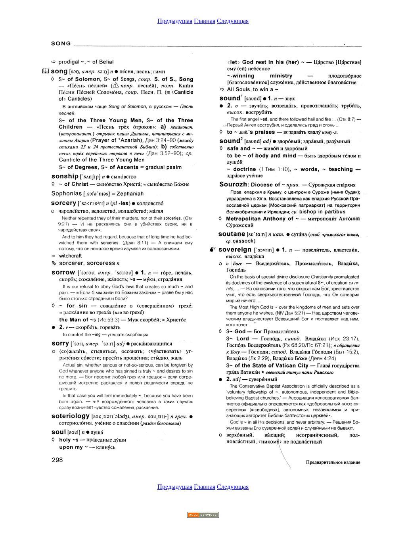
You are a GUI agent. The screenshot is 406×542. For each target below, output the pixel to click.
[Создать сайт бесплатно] (203, 515)
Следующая (233, 20)
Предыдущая (174, 20)
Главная (204, 20)
